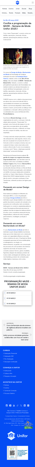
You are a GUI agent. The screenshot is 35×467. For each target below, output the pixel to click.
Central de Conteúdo (10, 390)
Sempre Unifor (10, 412)
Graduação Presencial (10, 353)
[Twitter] (6, 310)
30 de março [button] (11, 303)
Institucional (7, 370)
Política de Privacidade (22, 412)
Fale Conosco (11, 411)
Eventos (6, 388)
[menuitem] (5, 8)
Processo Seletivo (9, 393)
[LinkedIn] (9, 310)
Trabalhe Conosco (21, 411)
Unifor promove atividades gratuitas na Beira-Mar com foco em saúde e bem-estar (15, 336)
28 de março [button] (11, 293)
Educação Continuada (10, 361)
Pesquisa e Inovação (10, 376)
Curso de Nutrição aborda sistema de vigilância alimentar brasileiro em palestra (19, 327)
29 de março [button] (11, 298)
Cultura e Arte (8, 373)
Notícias (6, 385)
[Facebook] (3, 310)
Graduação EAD (9, 356)
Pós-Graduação (8, 359)
